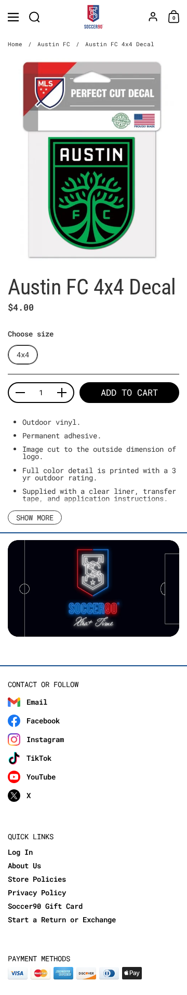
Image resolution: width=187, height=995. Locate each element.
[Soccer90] (94, 17)
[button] (34, 17)
